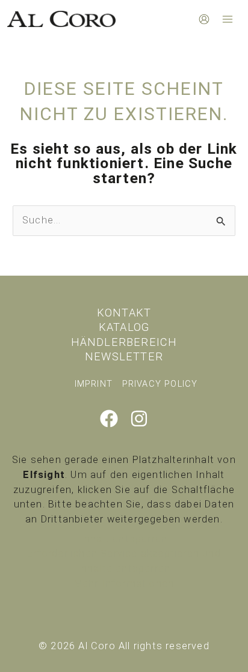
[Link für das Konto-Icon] (204, 19)
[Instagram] (139, 419)
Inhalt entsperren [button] (124, 539)
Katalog (124, 327)
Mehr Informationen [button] (124, 583)
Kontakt (124, 312)
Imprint (94, 383)
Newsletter (124, 356)
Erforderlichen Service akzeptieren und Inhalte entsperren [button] (124, 561)
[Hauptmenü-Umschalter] (227, 18)
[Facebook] (109, 419)
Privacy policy (160, 383)
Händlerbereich (124, 342)
